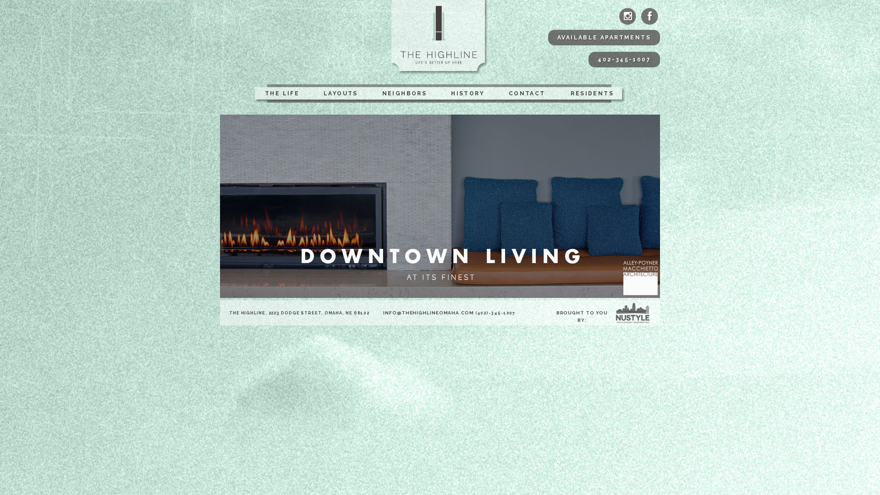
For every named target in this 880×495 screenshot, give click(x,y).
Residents (592, 93)
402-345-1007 (624, 59)
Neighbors (404, 93)
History (467, 93)
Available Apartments (604, 37)
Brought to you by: (582, 316)
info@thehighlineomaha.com (428, 312)
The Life (282, 93)
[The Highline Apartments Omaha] (440, 37)
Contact (527, 93)
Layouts (341, 93)
